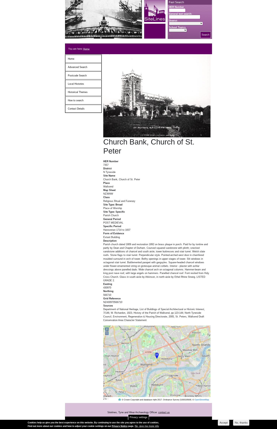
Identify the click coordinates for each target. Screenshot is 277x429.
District (173, 20)
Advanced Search (77, 67)
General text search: (180, 13)
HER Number (176, 7)
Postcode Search (77, 75)
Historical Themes (78, 92)
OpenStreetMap (201, 400)
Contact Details (76, 108)
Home (86, 48)
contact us (164, 412)
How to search (75, 100)
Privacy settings (138, 417)
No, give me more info (147, 426)
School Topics (177, 27)
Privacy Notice (120, 426)
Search (205, 34)
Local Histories (76, 83)
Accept (224, 422)
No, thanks (241, 422)
